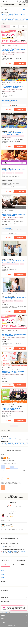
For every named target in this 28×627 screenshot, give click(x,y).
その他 (10, 552)
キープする (8, 63)
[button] (14, 45)
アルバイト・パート (19, 19)
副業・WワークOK (18, 545)
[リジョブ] (4, 1)
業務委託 (10, 19)
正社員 (4, 19)
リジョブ (2, 612)
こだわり (14, 564)
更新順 (23, 26)
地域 (5, 564)
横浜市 (4, 14)
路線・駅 (22, 564)
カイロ (6, 612)
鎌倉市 (17, 14)
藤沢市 (11, 14)
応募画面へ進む (20, 63)
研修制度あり (10, 545)
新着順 (14, 26)
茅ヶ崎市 (23, 14)
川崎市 (2, 574)
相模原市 (3, 577)
